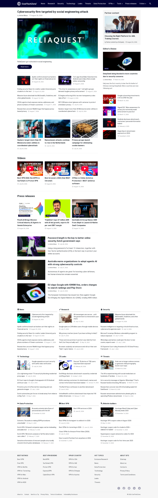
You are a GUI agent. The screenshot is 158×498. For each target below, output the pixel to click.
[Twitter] (118, 488)
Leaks (80, 4)
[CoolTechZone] (27, 4)
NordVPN (46, 459)
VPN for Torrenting (23, 471)
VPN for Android (22, 478)
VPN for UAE (73, 463)
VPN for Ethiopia (74, 471)
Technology (70, 4)
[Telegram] (139, 488)
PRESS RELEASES (24, 215)
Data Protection (100, 4)
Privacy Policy (125, 471)
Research (51, 4)
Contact (26, 494)
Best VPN (20, 459)
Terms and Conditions (127, 475)
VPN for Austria (74, 475)
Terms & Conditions (56, 494)
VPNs (110, 4)
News (43, 4)
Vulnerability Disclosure (70, 494)
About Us (20, 494)
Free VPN (20, 463)
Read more (22, 67)
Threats (88, 4)
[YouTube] (129, 488)
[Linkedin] (134, 488)
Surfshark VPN (48, 463)
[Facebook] (124, 488)
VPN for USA (73, 459)
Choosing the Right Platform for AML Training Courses (120, 37)
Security (60, 4)
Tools (119, 4)
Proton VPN (47, 467)
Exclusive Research (101, 459)
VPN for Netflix (22, 467)
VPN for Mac (21, 475)
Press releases (131, 4)
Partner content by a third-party (115, 42)
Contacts (123, 467)
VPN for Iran (73, 467)
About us (123, 463)
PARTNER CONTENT (112, 31)
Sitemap (123, 459)
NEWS (21, 20)
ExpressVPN (47, 471)
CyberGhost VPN (48, 475)
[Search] (150, 3)
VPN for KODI (21, 482)
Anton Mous (23, 15)
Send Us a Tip (35, 494)
